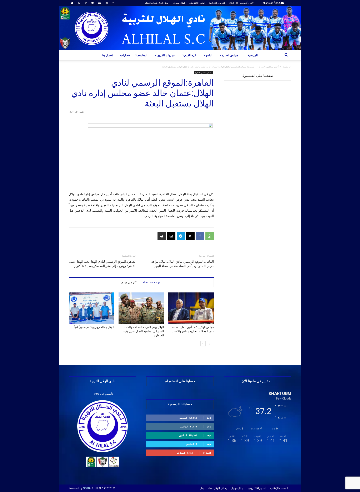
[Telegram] (181, 236)
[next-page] (203, 343)
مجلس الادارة (230, 55)
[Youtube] (72, 3)
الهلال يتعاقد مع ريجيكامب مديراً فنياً (94, 327)
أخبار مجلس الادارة (269, 66)
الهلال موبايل (179, 2)
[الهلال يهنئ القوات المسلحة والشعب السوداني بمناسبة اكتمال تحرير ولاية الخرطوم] (141, 308)
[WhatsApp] (209, 236)
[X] (79, 3)
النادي (208, 55)
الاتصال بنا (108, 55)
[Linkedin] (99, 3)
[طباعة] (162, 236)
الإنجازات (125, 55)
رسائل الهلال (163, 2)
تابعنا (209, 417)
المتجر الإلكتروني (197, 2)
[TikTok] (85, 3)
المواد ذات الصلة (152, 282)
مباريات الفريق (166, 55)
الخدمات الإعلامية (217, 2)
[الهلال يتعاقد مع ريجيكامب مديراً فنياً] (91, 308)
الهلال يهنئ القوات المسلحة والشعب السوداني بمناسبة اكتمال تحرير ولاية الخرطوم (143, 331)
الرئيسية (253, 55)
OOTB (86, 488)
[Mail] (92, 3)
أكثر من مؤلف (129, 282)
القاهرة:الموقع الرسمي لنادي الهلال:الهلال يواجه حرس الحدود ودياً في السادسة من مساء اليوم (182, 264)
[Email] (171, 236)
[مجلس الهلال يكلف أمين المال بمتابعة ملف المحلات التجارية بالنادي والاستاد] (191, 308)
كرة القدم (190, 55)
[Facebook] (113, 3)
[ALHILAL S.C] (180, 28)
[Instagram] (106, 3)
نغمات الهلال (151, 2)
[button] (286, 55)
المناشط (142, 55)
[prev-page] (209, 343)
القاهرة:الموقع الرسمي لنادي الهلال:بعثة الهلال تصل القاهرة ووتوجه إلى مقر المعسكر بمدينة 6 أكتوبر (102, 264)
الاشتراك (207, 452)
